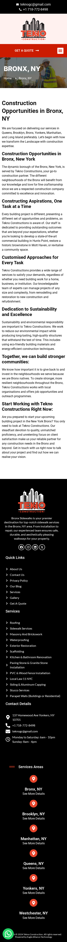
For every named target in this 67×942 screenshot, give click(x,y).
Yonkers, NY (33, 888)
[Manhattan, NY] (33, 828)
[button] (60, 51)
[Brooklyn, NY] (33, 804)
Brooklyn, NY (33, 814)
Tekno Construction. (33, 934)
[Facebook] (21, 547)
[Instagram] (28, 547)
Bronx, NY (33, 789)
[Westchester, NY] (33, 903)
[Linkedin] (35, 547)
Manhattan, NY (34, 839)
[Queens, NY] (33, 853)
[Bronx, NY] (33, 779)
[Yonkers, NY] (33, 878)
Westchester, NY (33, 913)
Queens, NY (33, 863)
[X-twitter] (42, 547)
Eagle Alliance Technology (39, 937)
